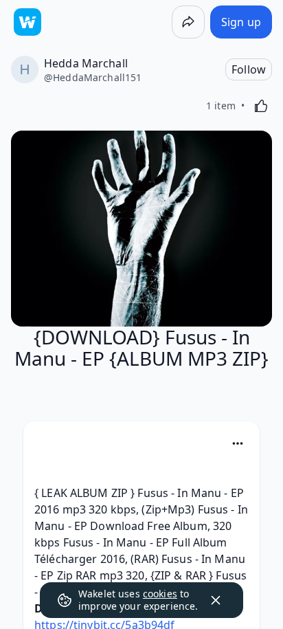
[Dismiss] (216, 600)
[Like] (261, 106)
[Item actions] (238, 443)
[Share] (188, 21)
